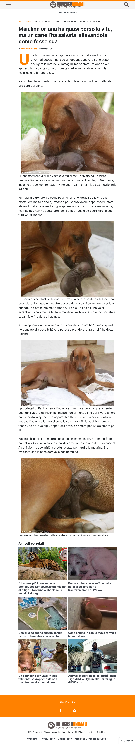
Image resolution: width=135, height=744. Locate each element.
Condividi (128, 740)
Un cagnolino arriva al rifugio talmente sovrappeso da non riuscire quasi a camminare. (37, 679)
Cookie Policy (65, 738)
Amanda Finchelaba (29, 49)
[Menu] (8, 4)
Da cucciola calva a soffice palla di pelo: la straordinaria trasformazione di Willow (91, 586)
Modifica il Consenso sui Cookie (91, 738)
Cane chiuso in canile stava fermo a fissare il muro (92, 634)
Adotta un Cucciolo (67, 12)
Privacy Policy (48, 738)
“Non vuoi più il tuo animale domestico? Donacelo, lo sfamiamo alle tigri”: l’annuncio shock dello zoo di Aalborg (42, 588)
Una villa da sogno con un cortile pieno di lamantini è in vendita (40, 634)
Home (20, 21)
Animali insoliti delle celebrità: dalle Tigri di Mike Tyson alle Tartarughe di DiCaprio (92, 679)
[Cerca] (126, 4)
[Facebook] (60, 710)
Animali (28, 21)
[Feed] (74, 710)
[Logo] (67, 4)
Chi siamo (32, 738)
